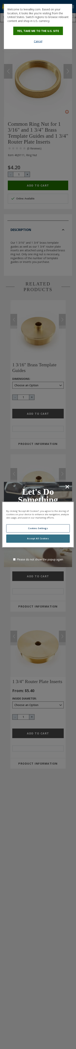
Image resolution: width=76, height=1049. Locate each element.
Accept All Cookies (38, 538)
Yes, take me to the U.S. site (38, 31)
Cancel (38, 41)
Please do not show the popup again (40, 559)
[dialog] (38, 26)
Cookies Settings (38, 528)
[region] (38, 524)
